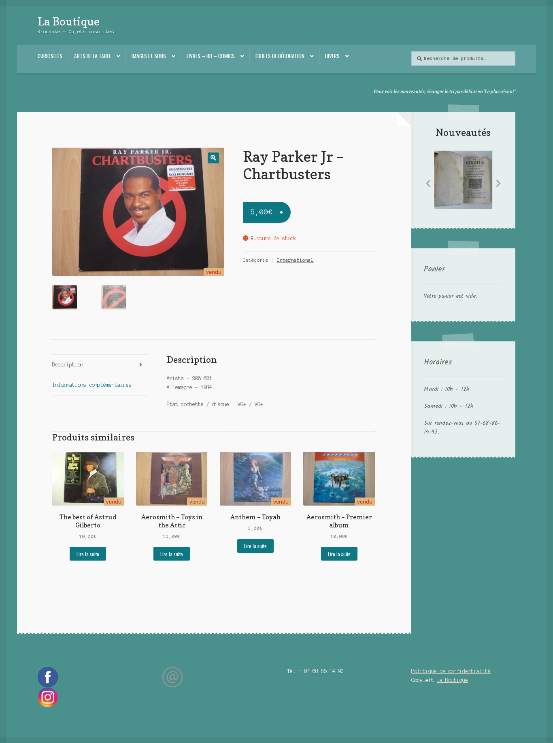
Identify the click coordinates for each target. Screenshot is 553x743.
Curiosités (50, 56)
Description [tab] (67, 364)
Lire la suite (88, 553)
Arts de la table (92, 56)
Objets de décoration (279, 56)
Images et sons (149, 56)
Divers (332, 56)
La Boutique (69, 21)
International (295, 260)
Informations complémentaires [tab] (92, 384)
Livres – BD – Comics (211, 56)
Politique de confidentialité (451, 671)
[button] (213, 157)
